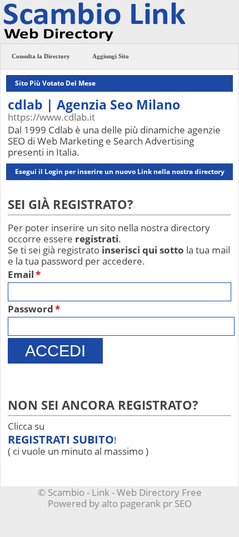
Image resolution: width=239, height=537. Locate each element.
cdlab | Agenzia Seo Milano (94, 104)
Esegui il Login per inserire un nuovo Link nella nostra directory (120, 171)
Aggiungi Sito (110, 56)
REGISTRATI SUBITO (61, 439)
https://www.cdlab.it (51, 117)
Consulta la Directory (41, 56)
